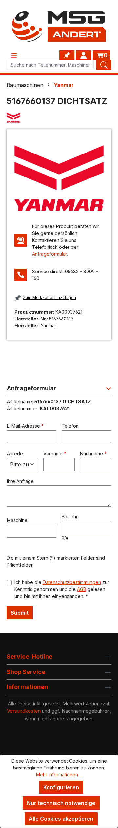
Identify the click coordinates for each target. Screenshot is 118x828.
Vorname (54, 453)
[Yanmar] (59, 118)
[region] (59, 178)
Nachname (93, 453)
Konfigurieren (61, 787)
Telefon (70, 426)
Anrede (15, 453)
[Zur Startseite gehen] (59, 26)
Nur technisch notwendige (61, 803)
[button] (59, 390)
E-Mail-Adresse (25, 426)
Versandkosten (24, 711)
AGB (81, 589)
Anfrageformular (49, 254)
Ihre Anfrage (20, 481)
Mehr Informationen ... (59, 774)
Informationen (27, 686)
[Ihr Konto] (83, 55)
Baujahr (70, 516)
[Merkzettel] (66, 55)
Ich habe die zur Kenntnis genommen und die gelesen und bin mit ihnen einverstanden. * (61, 589)
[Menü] (14, 55)
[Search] (103, 65)
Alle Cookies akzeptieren (61, 819)
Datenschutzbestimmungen (72, 582)
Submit (20, 612)
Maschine (17, 520)
